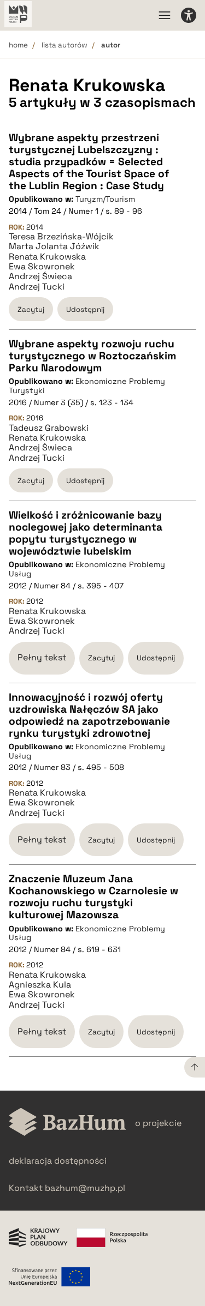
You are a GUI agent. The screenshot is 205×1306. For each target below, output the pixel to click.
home (18, 45)
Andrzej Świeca (40, 276)
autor (110, 45)
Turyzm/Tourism (105, 199)
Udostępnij (85, 309)
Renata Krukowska (47, 257)
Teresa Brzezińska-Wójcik (61, 237)
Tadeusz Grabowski (49, 428)
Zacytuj (30, 309)
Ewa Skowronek (42, 267)
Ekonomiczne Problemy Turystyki (87, 385)
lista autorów (64, 45)
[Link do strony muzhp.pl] (18, 15)
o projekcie (158, 1123)
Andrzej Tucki (37, 287)
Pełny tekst (41, 657)
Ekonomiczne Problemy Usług (87, 569)
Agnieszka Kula (40, 985)
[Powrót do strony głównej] (67, 1123)
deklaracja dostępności (58, 1160)
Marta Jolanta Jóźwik (54, 246)
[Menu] (165, 15)
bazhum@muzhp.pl (85, 1188)
